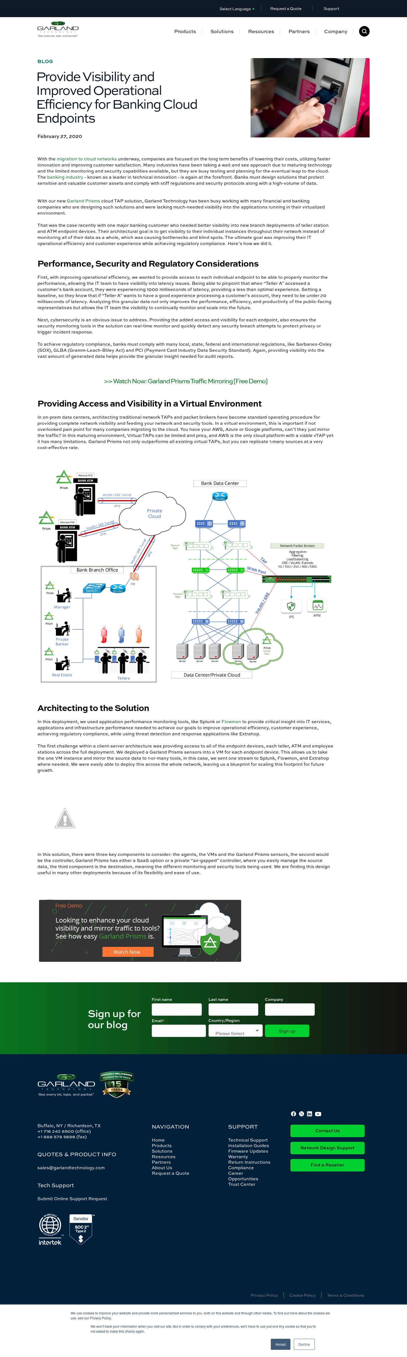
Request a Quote (286, 8)
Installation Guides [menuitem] (248, 1145)
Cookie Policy (302, 1295)
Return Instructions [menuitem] (249, 1162)
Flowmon (231, 721)
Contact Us (327, 1131)
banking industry (65, 177)
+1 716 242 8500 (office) (64, 1131)
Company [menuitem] (335, 31)
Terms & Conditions (345, 1295)
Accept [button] (280, 1344)
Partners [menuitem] (299, 31)
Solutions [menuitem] (222, 31)
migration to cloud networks (87, 159)
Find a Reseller (327, 1165)
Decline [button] (304, 1344)
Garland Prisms (83, 201)
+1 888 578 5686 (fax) (62, 1137)
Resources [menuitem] (261, 31)
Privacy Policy (264, 1295)
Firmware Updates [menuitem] (248, 1151)
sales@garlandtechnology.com (71, 1168)
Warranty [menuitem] (238, 1156)
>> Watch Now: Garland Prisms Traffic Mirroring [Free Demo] (185, 380)
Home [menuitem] (158, 1140)
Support (331, 8)
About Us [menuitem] (162, 1168)
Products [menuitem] (185, 31)
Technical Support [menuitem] (248, 1140)
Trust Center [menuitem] (241, 1184)
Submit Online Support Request (72, 1198)
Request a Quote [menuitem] (170, 1173)
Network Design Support (327, 1148)
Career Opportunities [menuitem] (243, 1176)
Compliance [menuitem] (241, 1168)
